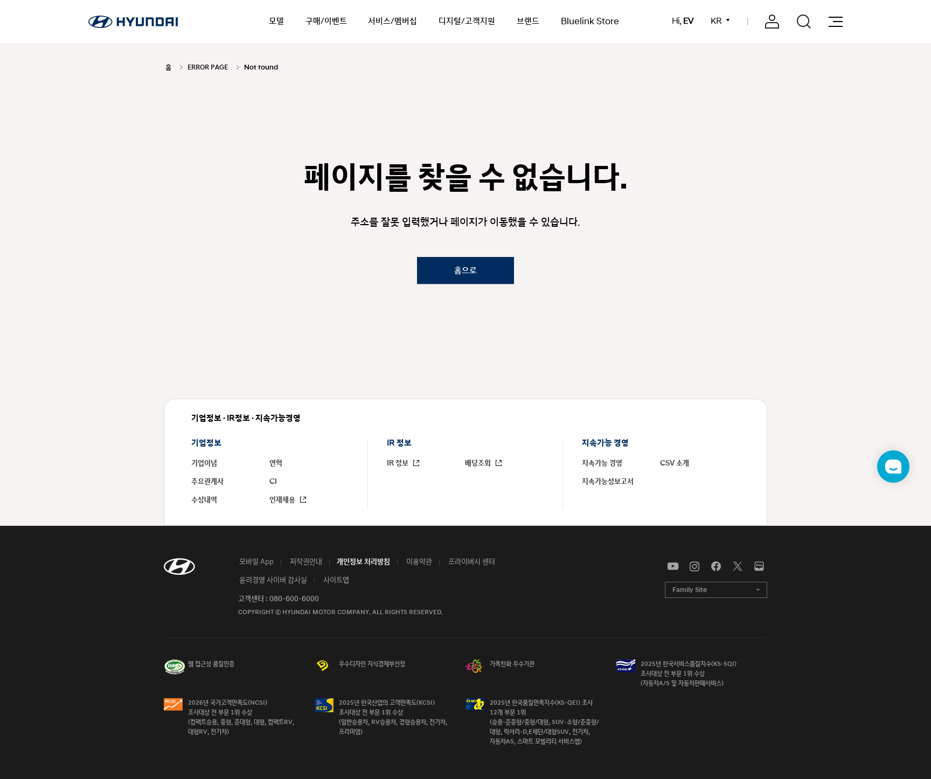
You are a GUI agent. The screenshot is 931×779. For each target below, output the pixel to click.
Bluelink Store (590, 21)
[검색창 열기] (804, 22)
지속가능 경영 (602, 463)
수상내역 (204, 500)
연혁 (275, 463)
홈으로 (465, 270)
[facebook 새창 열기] (716, 566)
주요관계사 (207, 481)
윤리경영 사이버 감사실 (272, 580)
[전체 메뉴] (836, 22)
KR (716, 21)
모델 (276, 21)
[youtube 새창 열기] (673, 566)
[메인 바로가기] (133, 21)
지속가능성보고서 (608, 481)
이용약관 (418, 562)
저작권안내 (305, 562)
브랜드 (528, 21)
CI (273, 481)
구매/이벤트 (326, 21)
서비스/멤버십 (392, 21)
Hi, (682, 21)
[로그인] (772, 22)
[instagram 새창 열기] (694, 566)
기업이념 (204, 463)
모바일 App (256, 562)
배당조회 (478, 463)
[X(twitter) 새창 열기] (737, 566)
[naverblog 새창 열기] (759, 566)
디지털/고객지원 (467, 21)
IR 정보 (398, 463)
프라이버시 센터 (471, 562)
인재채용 (283, 500)
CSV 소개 (674, 463)
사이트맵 (335, 580)
